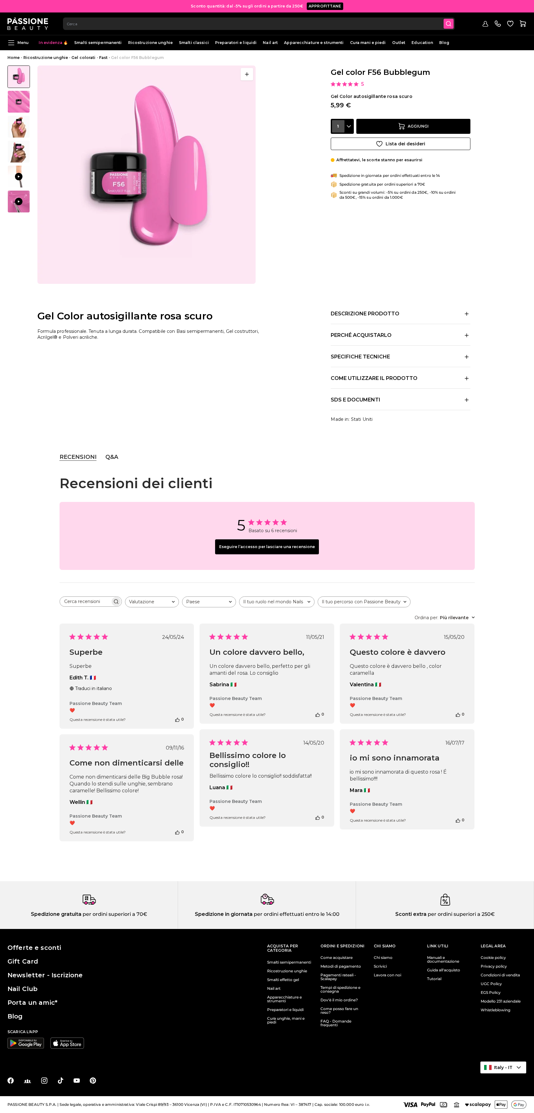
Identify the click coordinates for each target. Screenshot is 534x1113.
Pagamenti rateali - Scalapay (338, 977)
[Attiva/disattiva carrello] (523, 23)
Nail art (270, 42)
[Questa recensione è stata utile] (177, 719)
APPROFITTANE (325, 6)
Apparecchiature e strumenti (314, 42)
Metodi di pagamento (340, 966)
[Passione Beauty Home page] (27, 23)
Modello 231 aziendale (501, 1001)
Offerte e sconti (34, 947)
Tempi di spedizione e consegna (340, 989)
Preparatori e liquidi (236, 42)
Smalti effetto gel (283, 980)
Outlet (399, 42)
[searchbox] (85, 601)
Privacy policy (494, 966)
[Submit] (448, 23)
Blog (444, 42)
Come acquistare (336, 958)
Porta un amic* (32, 1002)
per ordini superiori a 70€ (114, 914)
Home (13, 57)
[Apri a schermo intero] (247, 74)
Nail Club (22, 989)
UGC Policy (491, 984)
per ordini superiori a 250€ (460, 914)
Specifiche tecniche (360, 357)
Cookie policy (493, 958)
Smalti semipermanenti (98, 42)
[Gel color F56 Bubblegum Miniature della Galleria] (18, 139)
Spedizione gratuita (56, 914)
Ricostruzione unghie (150, 42)
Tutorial (434, 979)
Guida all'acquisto (443, 970)
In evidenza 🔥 (53, 42)
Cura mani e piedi (368, 42)
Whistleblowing (495, 1010)
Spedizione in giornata (224, 914)
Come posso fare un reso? (339, 1010)
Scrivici (380, 966)
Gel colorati (83, 57)
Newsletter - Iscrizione (45, 975)
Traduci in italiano (93, 688)
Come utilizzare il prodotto (374, 378)
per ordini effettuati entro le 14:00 (296, 914)
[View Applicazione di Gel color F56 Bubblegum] (18, 176)
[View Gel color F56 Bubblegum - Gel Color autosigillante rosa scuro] (18, 77)
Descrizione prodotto (365, 314)
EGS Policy (491, 992)
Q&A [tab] (111, 457)
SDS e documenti (355, 400)
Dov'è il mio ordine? (339, 1000)
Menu (23, 42)
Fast (103, 57)
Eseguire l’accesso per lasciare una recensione (267, 546)
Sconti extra (410, 914)
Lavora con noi (387, 975)
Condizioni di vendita (500, 975)
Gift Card (22, 961)
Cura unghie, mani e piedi (286, 1020)
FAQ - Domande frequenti (335, 1023)
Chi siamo (383, 958)
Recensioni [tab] (78, 457)
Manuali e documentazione (443, 959)
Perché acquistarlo (361, 335)
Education (422, 42)
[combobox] (259, 23)
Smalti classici (194, 42)
